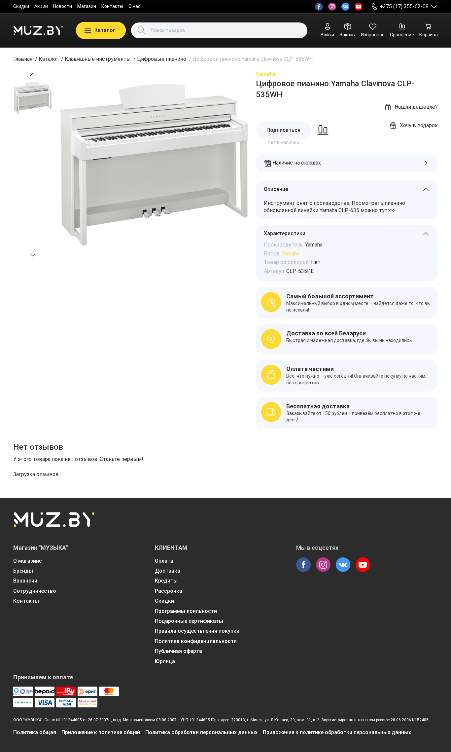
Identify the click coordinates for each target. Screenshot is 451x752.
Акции (41, 6)
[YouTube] (359, 7)
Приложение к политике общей (100, 732)
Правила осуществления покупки (197, 631)
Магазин (86, 6)
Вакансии (25, 581)
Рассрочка (168, 591)
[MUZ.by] (38, 30)
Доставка (167, 571)
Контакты (112, 6)
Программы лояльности (186, 611)
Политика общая (34, 732)
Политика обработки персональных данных (201, 732)
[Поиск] (141, 30)
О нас (134, 6)
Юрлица (165, 661)
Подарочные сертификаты (189, 621)
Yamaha (266, 74)
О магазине (27, 561)
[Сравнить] (323, 130)
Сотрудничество (34, 591)
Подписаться (283, 130)
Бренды (23, 571)
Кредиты (166, 581)
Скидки (21, 6)
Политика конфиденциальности (196, 641)
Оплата (164, 561)
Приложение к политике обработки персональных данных (337, 732)
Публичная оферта (178, 651)
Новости (62, 6)
